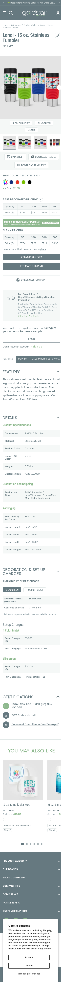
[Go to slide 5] (38, 844)
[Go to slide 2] (27, 844)
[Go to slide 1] (22, 844)
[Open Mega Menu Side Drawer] (5, 13)
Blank (31, 130)
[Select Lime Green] (23, 182)
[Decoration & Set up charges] (31, 223)
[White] (5, 819)
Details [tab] (22, 359)
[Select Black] (29, 182)
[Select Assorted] (5, 182)
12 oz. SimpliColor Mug (16, 805)
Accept (29, 957)
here (43, 249)
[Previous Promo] (4, 3)
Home (5, 25)
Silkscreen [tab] (12, 590)
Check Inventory (31, 257)
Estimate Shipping (31, 266)
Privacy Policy (43, 949)
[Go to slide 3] (30, 844)
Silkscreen (44, 123)
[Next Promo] (59, 3)
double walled (30, 25)
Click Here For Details (28, 316)
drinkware (16, 25)
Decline (29, 965)
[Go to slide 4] (34, 844)
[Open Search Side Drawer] (11, 13)
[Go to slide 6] (42, 844)
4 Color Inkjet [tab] (34, 590)
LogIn (31, 339)
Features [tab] (8, 359)
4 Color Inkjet (21, 123)
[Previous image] (3, 87)
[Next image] (59, 87)
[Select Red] (17, 182)
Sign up (37, 346)
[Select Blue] (11, 182)
